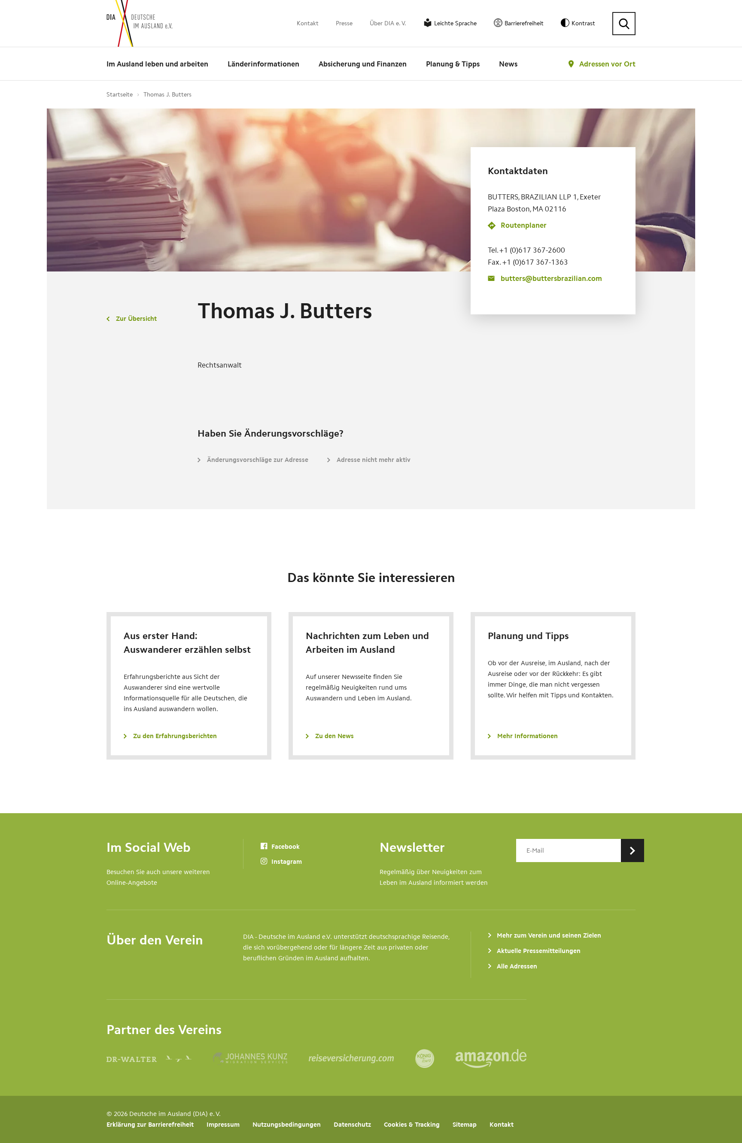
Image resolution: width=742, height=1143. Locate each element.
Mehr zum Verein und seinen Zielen (549, 935)
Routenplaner (524, 225)
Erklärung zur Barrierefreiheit (150, 1124)
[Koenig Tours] (435, 1058)
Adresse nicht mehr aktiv (374, 460)
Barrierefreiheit (524, 23)
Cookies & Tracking (412, 1124)
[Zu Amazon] (491, 1058)
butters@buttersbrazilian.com (551, 278)
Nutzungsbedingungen (286, 1124)
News (508, 64)
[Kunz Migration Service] (261, 1058)
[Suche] (624, 23)
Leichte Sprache (455, 23)
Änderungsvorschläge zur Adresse (257, 460)
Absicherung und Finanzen (363, 64)
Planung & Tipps (453, 64)
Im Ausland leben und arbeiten (157, 64)
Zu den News (334, 736)
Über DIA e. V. (388, 23)
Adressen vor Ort (607, 64)
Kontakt (308, 23)
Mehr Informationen (527, 736)
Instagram (286, 862)
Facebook (285, 846)
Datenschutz (352, 1124)
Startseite (119, 94)
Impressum (223, 1124)
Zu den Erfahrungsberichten (175, 736)
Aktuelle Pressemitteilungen (539, 951)
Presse (344, 23)
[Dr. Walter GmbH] (159, 1058)
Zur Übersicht (136, 319)
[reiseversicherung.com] (362, 1058)
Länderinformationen (263, 64)
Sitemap (465, 1124)
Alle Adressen (517, 966)
